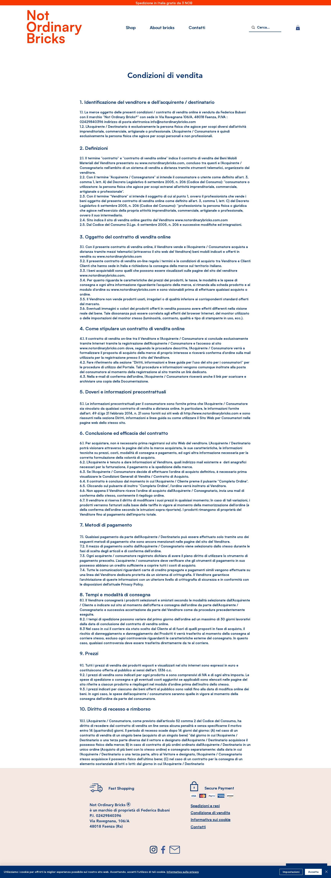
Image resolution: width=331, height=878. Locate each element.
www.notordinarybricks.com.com (201, 220)
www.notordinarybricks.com (161, 163)
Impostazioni (291, 871)
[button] (298, 27)
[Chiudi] (326, 872)
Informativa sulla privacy (183, 871)
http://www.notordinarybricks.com (211, 413)
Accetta (313, 871)
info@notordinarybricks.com (173, 122)
